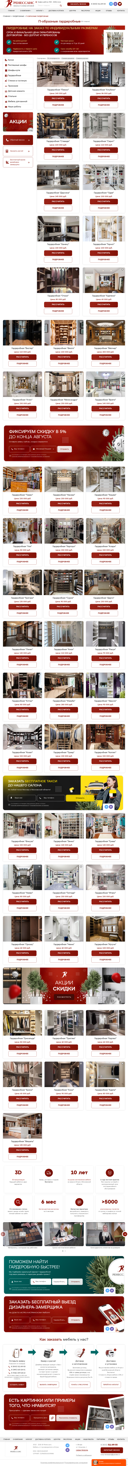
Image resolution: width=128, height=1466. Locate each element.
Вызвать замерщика (48, 1384)
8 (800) (109, 1445)
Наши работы (14, 107)
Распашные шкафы (17, 65)
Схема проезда (82, 1450)
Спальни (12, 96)
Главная (11, 10)
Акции (97, 10)
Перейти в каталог (111, 1384)
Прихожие (13, 86)
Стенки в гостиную (17, 81)
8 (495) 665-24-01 (98, 1)
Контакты (121, 10)
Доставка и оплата (56, 10)
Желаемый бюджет (44, 449)
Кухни (11, 60)
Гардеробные (18, 16)
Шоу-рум (72, 10)
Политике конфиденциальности (21, 456)
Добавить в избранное (84, 1455)
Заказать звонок (78, 4)
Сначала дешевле (68, 58)
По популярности (53, 58)
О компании (25, 10)
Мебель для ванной (17, 102)
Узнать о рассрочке (79, 1384)
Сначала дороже (82, 58)
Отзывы (109, 10)
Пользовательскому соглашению (40, 456)
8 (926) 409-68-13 (98, 6)
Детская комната (16, 91)
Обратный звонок (112, 1450)
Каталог (39, 10)
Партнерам (101, 1439)
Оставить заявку (17, 1385)
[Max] (115, 4)
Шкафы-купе (14, 70)
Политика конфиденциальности (52, 1463)
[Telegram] (111, 4)
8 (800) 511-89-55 (98, 4)
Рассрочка (85, 10)
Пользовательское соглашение (76, 1463)
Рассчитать (58, 98)
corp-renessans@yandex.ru (110, 1454)
